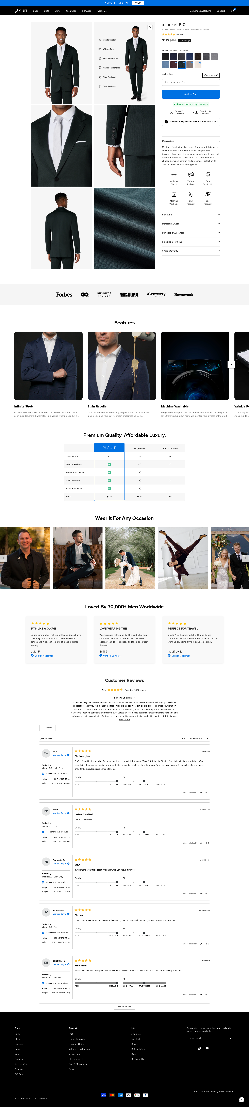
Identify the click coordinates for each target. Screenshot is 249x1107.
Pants (17, 1049)
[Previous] (3, 558)
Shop (35, 10)
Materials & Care (170, 223)
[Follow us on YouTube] (207, 1048)
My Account (74, 1054)
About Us (101, 10)
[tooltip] (134, 698)
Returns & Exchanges (79, 1049)
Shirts (57, 10)
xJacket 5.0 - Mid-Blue (52, 977)
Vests (17, 1054)
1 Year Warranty (170, 251)
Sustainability (137, 1059)
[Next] (231, 364)
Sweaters (19, 1059)
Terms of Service (201, 1091)
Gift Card (19, 1074)
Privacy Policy (218, 1091)
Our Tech (135, 1039)
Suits (46, 10)
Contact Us (74, 1069)
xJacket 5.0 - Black (50, 826)
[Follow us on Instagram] (199, 1048)
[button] (172, 34)
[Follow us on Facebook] (191, 1048)
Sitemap (230, 1091)
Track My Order (76, 1044)
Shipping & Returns (172, 241)
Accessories (21, 1064)
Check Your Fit (76, 1059)
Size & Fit (167, 214)
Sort (184, 738)
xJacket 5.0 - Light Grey (52, 768)
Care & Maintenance (79, 1064)
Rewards (135, 1044)
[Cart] (232, 11)
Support (221, 10)
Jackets (18, 1044)
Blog (133, 1054)
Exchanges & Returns (200, 10)
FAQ (71, 1034)
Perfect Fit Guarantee (173, 232)
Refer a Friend (138, 1049)
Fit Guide (86, 10)
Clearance (71, 10)
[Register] (230, 1038)
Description (168, 141)
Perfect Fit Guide (77, 1039)
